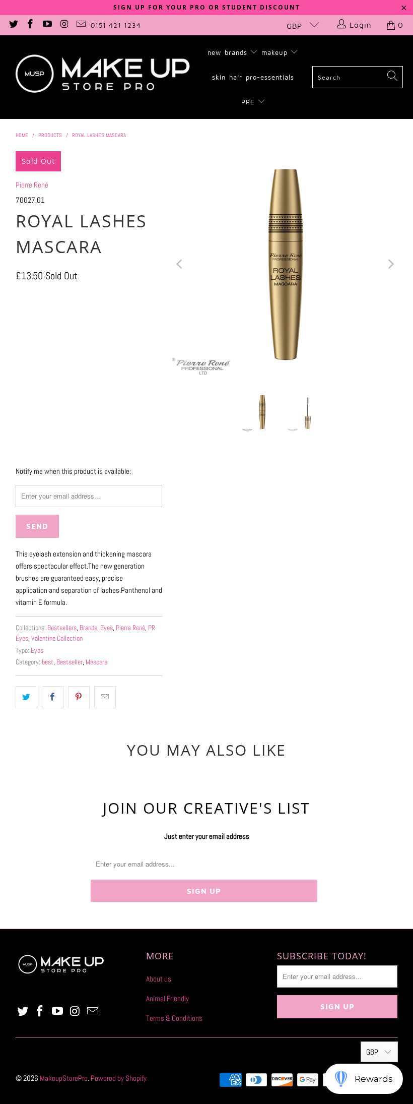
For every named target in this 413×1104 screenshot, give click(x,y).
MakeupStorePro (64, 1078)
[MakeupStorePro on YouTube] (46, 25)
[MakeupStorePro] (102, 77)
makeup (275, 52)
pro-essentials (270, 77)
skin (219, 77)
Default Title (39, 322)
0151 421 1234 (116, 25)
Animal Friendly (167, 998)
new (214, 52)
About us (158, 979)
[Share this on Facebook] (52, 697)
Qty (20, 378)
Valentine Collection (57, 638)
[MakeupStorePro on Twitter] (13, 25)
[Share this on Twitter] (26, 697)
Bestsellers (62, 628)
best (47, 662)
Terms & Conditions (174, 1018)
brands (237, 52)
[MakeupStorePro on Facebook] (30, 25)
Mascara (96, 662)
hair (235, 77)
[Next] (390, 264)
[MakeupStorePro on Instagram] (63, 25)
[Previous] (180, 264)
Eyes (106, 628)
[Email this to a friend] (105, 697)
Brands (88, 628)
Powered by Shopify (119, 1078)
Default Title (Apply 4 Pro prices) (69, 349)
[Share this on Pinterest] (79, 697)
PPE (249, 102)
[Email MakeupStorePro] (81, 25)
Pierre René (32, 185)
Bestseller (69, 662)
